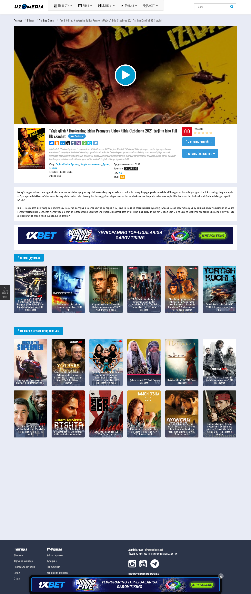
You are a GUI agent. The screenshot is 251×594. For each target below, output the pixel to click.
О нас (17, 578)
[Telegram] (95, 143)
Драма (105, 164)
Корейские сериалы (57, 572)
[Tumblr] (73, 143)
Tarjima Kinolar (47, 20)
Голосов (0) (198, 128)
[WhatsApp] (84, 143)
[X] (67, 143)
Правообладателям (24, 567)
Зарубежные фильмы (90, 164)
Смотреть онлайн (198, 141)
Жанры (107, 5)
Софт (151, 5)
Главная (18, 20)
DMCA (17, 572)
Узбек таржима (55, 555)
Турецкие (52, 561)
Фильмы (18, 555)
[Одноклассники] (57, 143)
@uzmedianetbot (154, 549)
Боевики (53, 167)
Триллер (75, 164)
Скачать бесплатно (199, 153)
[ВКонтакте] (51, 143)
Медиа (129, 5)
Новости (63, 5)
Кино (86, 5)
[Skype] (89, 143)
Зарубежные (53, 567)
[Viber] (78, 143)
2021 (120, 172)
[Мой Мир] (62, 143)
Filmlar (30, 20)
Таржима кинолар (23, 561)
